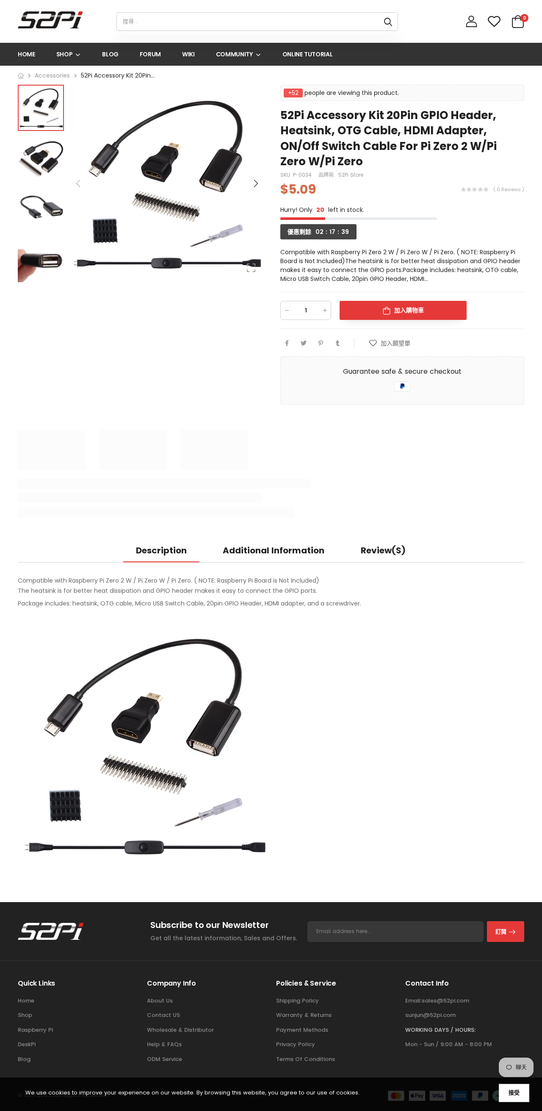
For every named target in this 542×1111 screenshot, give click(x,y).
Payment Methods (302, 1030)
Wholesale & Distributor (180, 1030)
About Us (160, 1001)
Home (26, 1001)
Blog (24, 1059)
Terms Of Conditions (305, 1059)
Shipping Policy (297, 1001)
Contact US (163, 1015)
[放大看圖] (251, 267)
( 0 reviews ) (508, 189)
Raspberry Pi (35, 1030)
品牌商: (327, 174)
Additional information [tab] (273, 550)
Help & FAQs (164, 1044)
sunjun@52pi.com (430, 1015)
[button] (255, 183)
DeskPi (27, 1044)
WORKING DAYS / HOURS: (440, 1030)
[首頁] (21, 75)
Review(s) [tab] (383, 550)
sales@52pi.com (445, 1001)
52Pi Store (350, 174)
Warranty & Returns (304, 1015)
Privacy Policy (295, 1044)
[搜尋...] (388, 22)
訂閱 (500, 932)
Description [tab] (161, 550)
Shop (25, 1015)
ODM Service (164, 1059)
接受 (514, 1093)
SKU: (286, 174)
